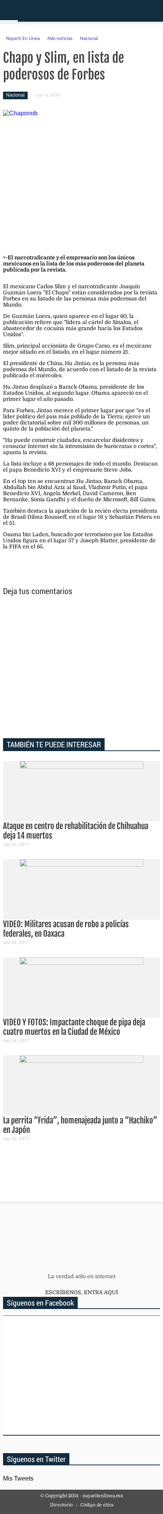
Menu (9, 11)
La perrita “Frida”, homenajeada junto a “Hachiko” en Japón (80, 1125)
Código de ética (96, 1505)
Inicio (130, 11)
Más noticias (59, 38)
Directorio (61, 1505)
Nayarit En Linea (23, 38)
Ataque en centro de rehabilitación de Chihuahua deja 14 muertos (75, 830)
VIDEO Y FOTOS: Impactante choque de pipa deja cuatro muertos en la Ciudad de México (74, 1027)
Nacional (89, 38)
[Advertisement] (81, 668)
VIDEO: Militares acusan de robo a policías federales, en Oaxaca (66, 929)
